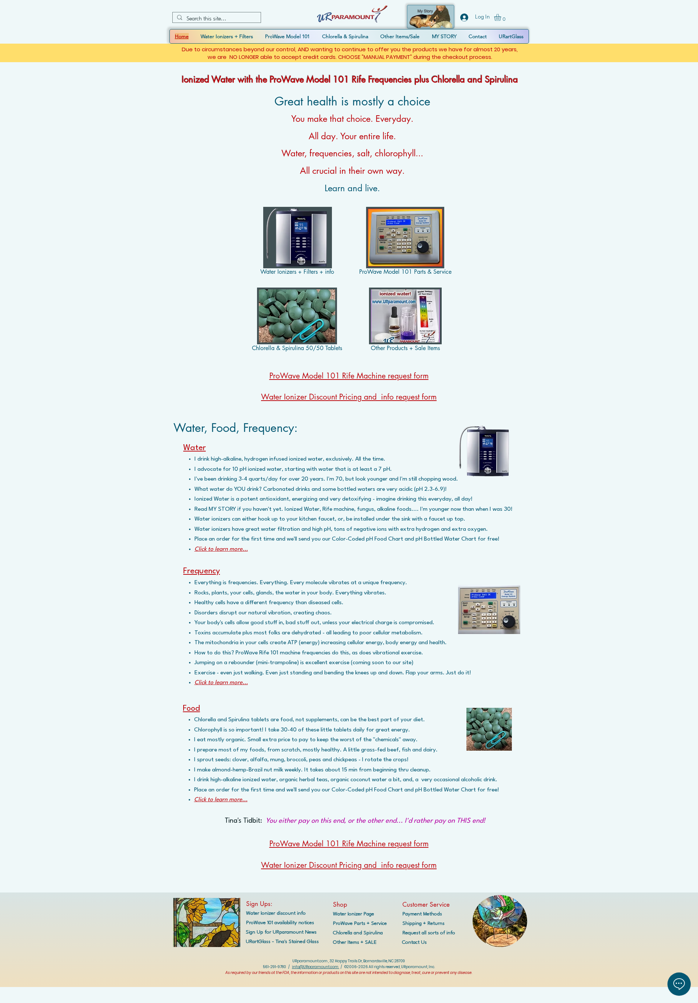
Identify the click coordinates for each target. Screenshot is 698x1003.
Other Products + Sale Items (405, 348)
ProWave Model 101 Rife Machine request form (349, 376)
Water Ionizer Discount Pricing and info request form (349, 397)
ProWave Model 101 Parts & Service (405, 272)
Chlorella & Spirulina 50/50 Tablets (297, 348)
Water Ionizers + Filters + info (297, 272)
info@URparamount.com (315, 967)
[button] (501, 17)
